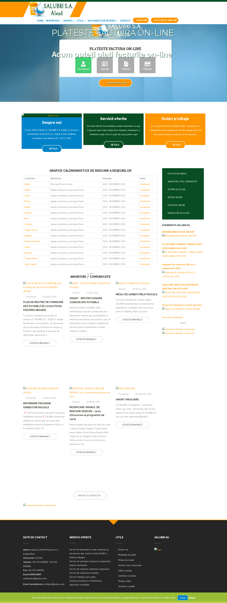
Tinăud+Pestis (31, 258)
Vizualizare (145, 184)
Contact (125, 20)
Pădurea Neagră (32, 241)
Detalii (191, 597)
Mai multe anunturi (89, 495)
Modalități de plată (178, 213)
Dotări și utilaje (176, 189)
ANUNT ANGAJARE (127, 399)
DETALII (53, 148)
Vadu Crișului (30, 264)
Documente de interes (102, 20)
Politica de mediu (177, 173)
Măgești (28, 235)
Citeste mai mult (40, 343)
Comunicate (31, 296)
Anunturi (76, 292)
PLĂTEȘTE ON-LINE (116, 83)
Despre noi (52, 20)
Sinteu (27, 247)
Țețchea (28, 224)
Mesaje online (175, 197)
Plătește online (165, 20)
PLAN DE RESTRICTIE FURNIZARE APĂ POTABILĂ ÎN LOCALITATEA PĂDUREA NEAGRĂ (43, 306)
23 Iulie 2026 (92, 292)
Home (40, 20)
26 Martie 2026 (93, 401)
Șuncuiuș (28, 252)
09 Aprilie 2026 (139, 289)
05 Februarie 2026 (143, 394)
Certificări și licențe (127, 575)
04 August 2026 (49, 296)
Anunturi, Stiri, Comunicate (182, 181)
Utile (80, 20)
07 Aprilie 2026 (49, 397)
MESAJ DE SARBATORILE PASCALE (137, 294)
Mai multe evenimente (172, 317)
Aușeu (27, 195)
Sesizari (142, 20)
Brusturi (28, 212)
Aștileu (28, 189)
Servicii (68, 20)
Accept (183, 597)
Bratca (27, 207)
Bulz (27, 218)
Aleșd (27, 184)
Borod (27, 201)
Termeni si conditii (126, 586)
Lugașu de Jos (31, 229)
